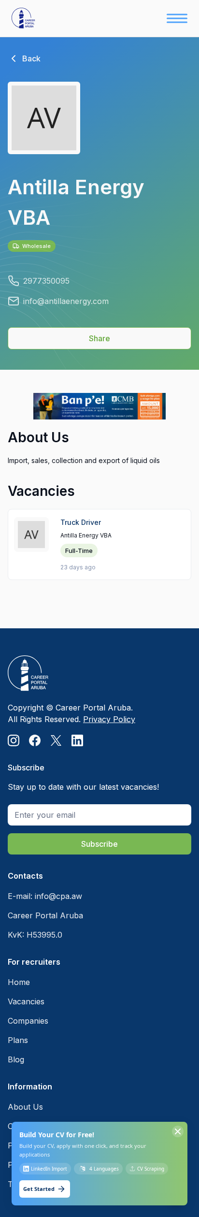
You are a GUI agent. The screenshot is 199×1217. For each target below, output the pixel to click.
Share (99, 338)
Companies (28, 1021)
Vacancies (26, 1001)
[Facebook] (35, 740)
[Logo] (71, 673)
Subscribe (99, 844)
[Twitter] (56, 740)
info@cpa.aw (58, 896)
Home (19, 982)
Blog (16, 1059)
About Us (25, 1107)
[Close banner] (178, 1131)
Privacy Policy (109, 719)
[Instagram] (13, 740)
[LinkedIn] (77, 740)
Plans (18, 1040)
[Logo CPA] (25, 18)
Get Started (39, 1188)
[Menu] (177, 18)
